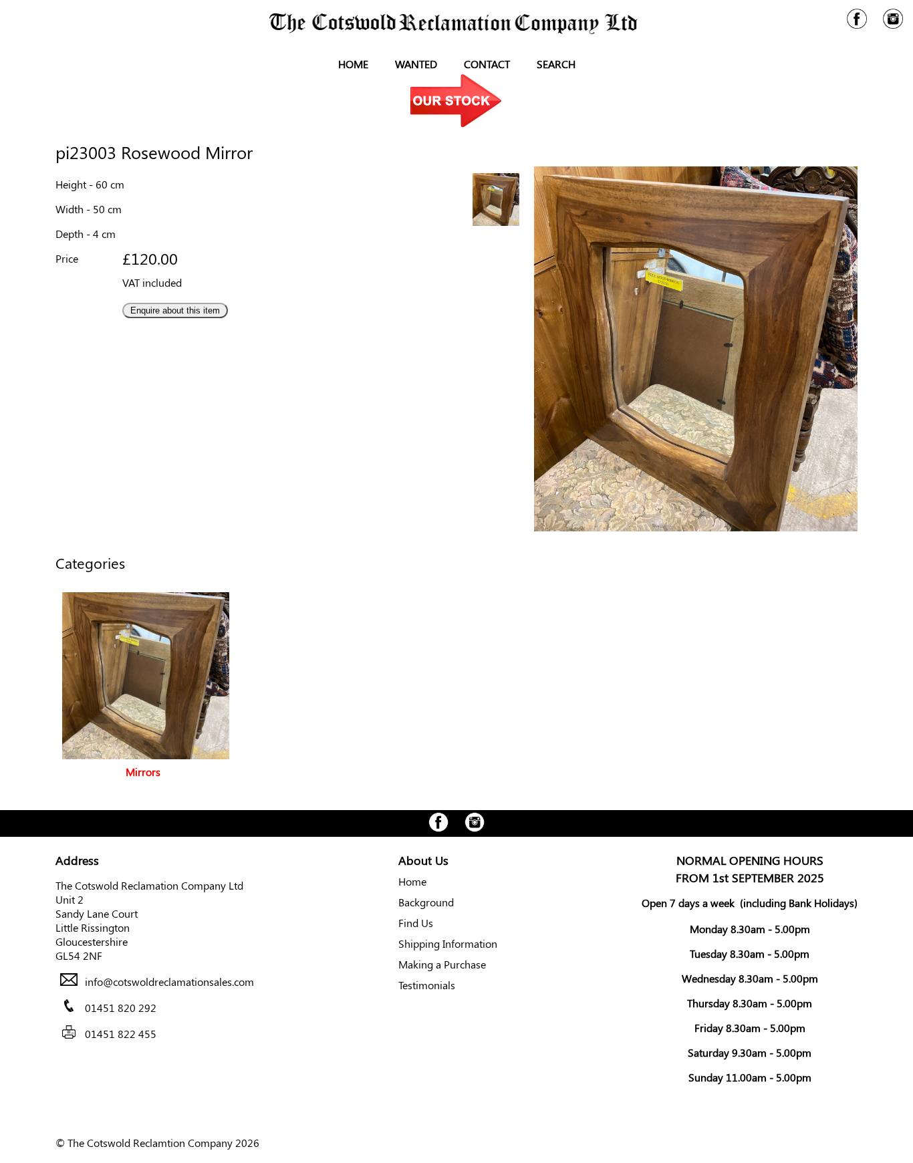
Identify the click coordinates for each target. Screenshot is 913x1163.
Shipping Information (447, 943)
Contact (487, 64)
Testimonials (426, 985)
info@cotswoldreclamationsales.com (169, 982)
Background (426, 902)
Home (353, 64)
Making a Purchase (442, 964)
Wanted (416, 64)
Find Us (415, 923)
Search (556, 64)
